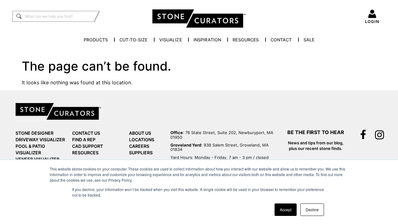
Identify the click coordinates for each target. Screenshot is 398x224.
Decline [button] (312, 209)
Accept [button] (285, 209)
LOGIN (372, 21)
